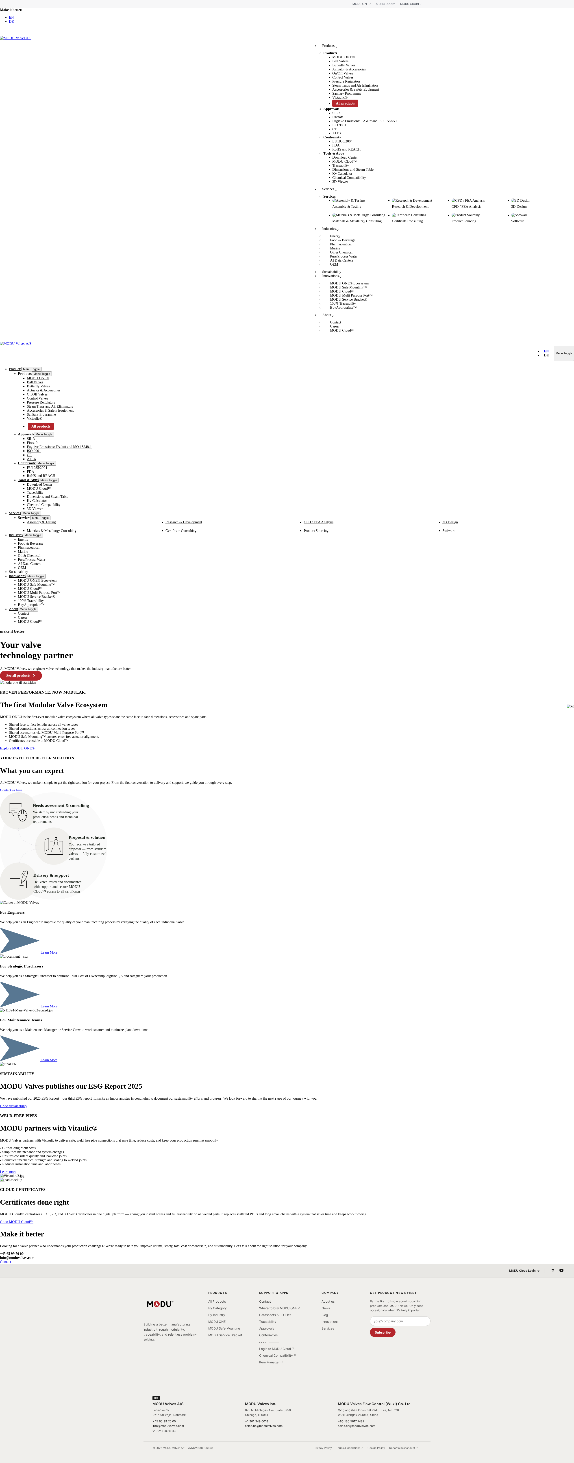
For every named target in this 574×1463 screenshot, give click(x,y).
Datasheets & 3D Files (275, 1315)
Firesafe (32, 443)
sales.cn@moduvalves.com (356, 1426)
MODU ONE (217, 1321)
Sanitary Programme (41, 414)
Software (448, 531)
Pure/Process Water (31, 559)
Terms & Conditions (348, 1448)
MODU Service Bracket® (36, 596)
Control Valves (37, 398)
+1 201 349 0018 (256, 1421)
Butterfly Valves (38, 386)
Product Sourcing (316, 531)
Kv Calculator (37, 500)
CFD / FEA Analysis (318, 522)
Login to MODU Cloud (275, 1349)
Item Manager (269, 1362)
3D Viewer (35, 509)
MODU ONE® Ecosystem (37, 580)
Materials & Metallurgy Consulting (51, 531)
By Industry (216, 1315)
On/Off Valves (37, 394)
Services (15, 513)
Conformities (268, 1335)
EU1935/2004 (37, 467)
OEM (22, 568)
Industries (16, 535)
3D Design (450, 522)
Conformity (27, 463)
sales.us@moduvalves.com (264, 1426)
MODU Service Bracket (225, 1335)
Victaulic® (34, 418)
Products (15, 369)
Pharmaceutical (28, 547)
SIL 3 (31, 439)
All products (40, 426)
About (13, 609)
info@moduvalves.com (17, 1258)
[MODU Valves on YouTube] (561, 1270)
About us (328, 1301)
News (326, 1308)
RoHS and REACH (41, 476)
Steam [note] (385, 3)
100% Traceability (31, 601)
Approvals (26, 434)
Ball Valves (35, 382)
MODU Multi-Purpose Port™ (39, 592)
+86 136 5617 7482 (351, 1421)
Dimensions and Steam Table (47, 496)
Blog (325, 1315)
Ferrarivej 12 (161, 1410)
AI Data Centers (29, 564)
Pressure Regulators (41, 402)
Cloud (409, 3)
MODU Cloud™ (39, 488)
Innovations (17, 576)
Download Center (39, 484)
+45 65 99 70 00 (12, 1254)
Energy (23, 539)
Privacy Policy (323, 1448)
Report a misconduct (402, 1448)
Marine (23, 551)
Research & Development (183, 522)
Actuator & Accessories (43, 390)
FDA (30, 472)
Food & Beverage (30, 543)
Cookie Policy (376, 1448)
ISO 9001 (34, 451)
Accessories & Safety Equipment (50, 410)
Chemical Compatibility (44, 505)
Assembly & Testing (41, 522)
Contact (23, 613)
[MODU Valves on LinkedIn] (552, 1270)
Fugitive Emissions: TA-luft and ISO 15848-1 (59, 447)
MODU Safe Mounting (224, 1328)
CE (29, 455)
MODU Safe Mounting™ (36, 584)
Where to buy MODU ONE (278, 1308)
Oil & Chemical (29, 555)
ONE (360, 3)
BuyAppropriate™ (31, 605)
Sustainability (18, 572)
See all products (18, 675)
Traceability (35, 492)
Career (22, 617)
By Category (217, 1308)
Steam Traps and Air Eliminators (50, 406)
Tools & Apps (28, 480)
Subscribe (383, 1332)
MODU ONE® (38, 378)
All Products (217, 1301)
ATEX (31, 459)
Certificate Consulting (180, 531)
